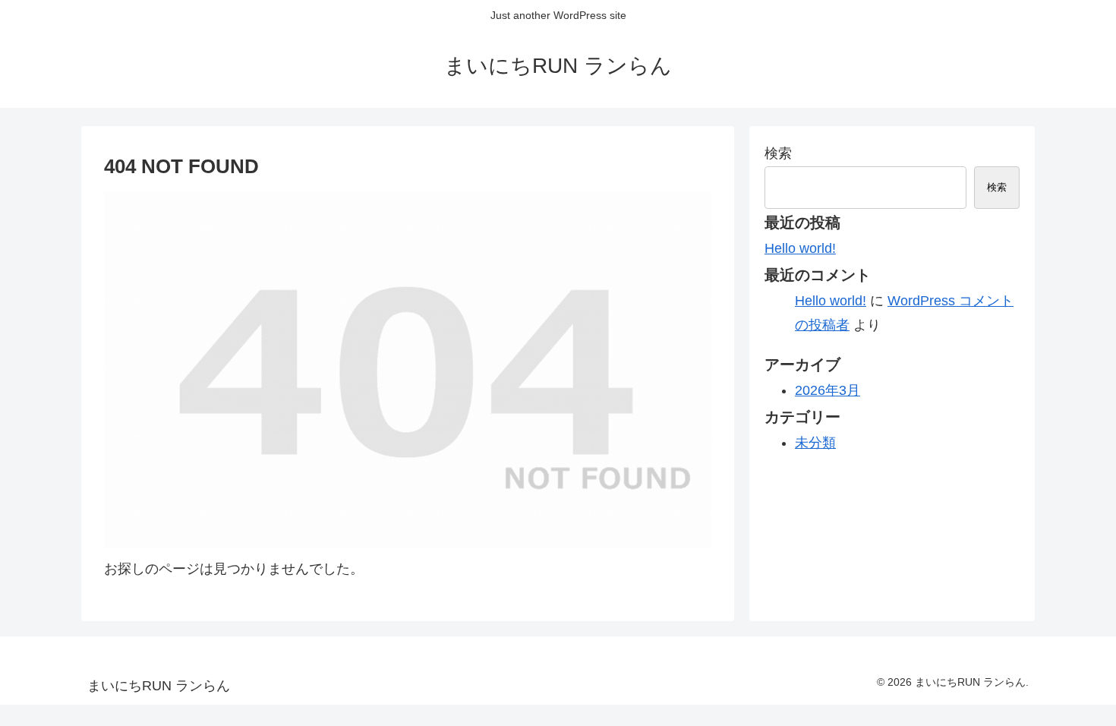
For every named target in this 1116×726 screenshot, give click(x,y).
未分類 (815, 442)
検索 (778, 153)
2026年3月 (827, 390)
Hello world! (800, 248)
